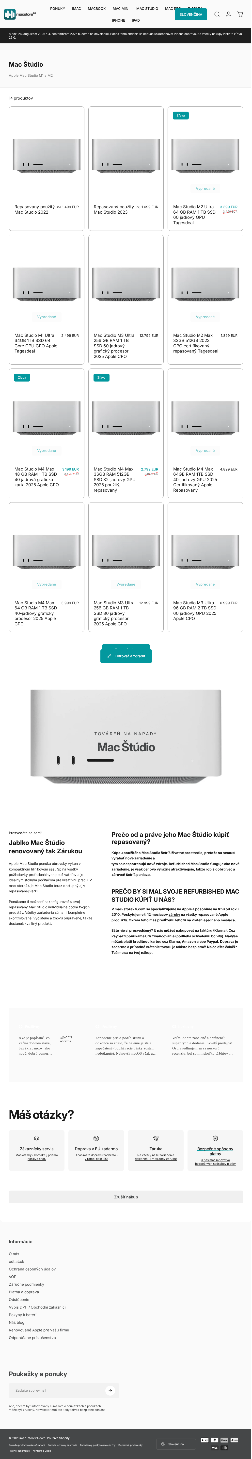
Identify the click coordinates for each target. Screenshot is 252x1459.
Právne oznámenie (19, 1442)
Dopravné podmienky (130, 1436)
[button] (29, 1051)
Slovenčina (173, 1436)
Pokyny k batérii (23, 1306)
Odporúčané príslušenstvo (32, 1329)
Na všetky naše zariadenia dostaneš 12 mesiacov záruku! (153, 1148)
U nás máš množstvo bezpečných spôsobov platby (212, 1153)
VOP (12, 1268)
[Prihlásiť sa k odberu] (110, 1382)
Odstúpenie (19, 1291)
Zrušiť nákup (124, 1188)
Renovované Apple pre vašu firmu (39, 1321)
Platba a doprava (24, 1283)
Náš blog (16, 1314)
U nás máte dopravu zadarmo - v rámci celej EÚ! (95, 1148)
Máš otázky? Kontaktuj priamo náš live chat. (36, 1148)
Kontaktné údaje (42, 1442)
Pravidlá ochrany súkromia (62, 1436)
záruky (173, 906)
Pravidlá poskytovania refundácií (27, 1436)
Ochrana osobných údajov (32, 1260)
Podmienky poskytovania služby (97, 1436)
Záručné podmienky (26, 1276)
